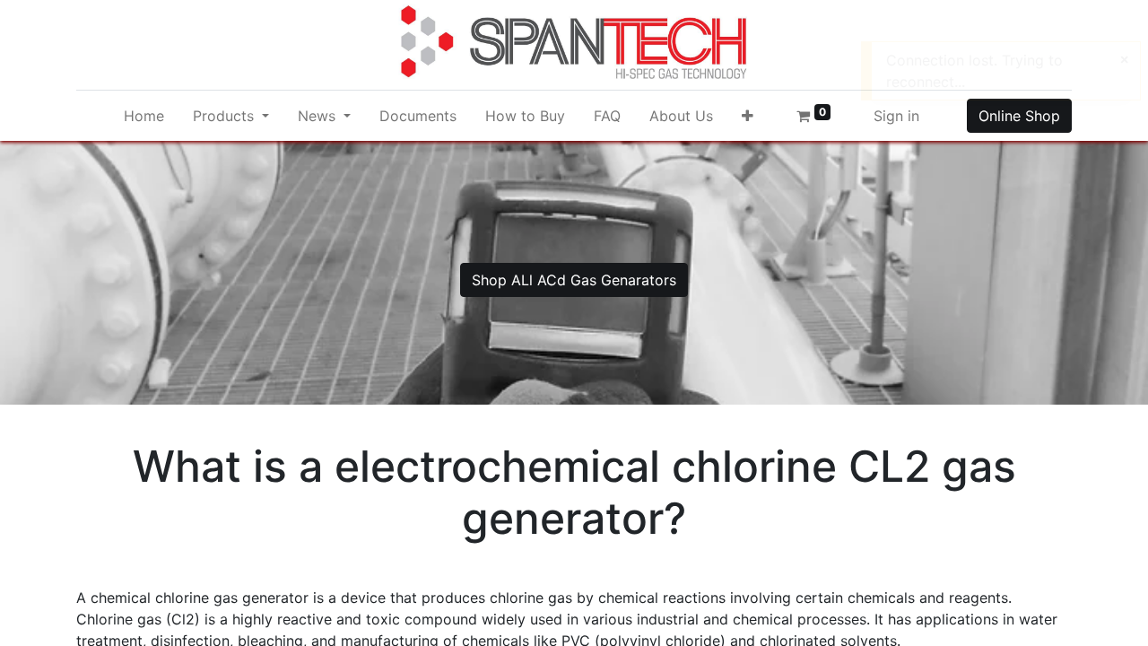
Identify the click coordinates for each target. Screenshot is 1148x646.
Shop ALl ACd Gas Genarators (574, 280)
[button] (747, 116)
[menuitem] (143, 116)
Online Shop (1019, 116)
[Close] (1124, 59)
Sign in (896, 116)
